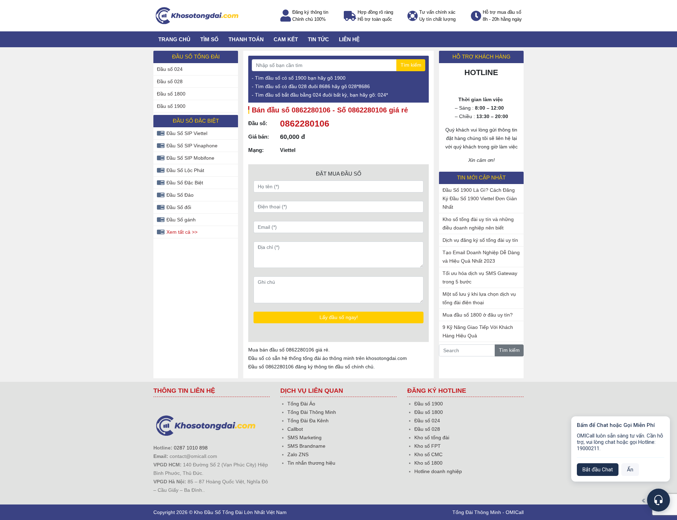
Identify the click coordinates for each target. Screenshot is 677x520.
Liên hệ (349, 39)
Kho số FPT (427, 446)
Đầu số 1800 (171, 94)
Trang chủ (174, 39)
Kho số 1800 (428, 463)
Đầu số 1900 (171, 106)
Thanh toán (246, 39)
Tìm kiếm (411, 65)
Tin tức (318, 39)
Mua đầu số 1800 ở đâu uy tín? (478, 315)
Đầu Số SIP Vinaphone (192, 145)
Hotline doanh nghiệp (438, 471)
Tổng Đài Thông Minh (311, 412)
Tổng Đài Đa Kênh (308, 420)
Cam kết (286, 39)
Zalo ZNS (298, 454)
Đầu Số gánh (181, 219)
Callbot (295, 429)
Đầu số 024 (170, 69)
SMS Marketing (304, 437)
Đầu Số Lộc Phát (185, 170)
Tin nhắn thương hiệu (311, 463)
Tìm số (209, 39)
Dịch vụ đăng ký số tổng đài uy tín (480, 240)
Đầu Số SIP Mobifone (190, 158)
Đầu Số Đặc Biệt (184, 182)
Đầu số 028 (170, 81)
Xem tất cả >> (181, 232)
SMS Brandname (306, 446)
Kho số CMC (428, 454)
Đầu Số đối (178, 207)
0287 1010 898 (191, 448)
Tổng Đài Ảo (301, 403)
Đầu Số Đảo (180, 195)
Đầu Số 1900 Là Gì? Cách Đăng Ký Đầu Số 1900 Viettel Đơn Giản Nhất (480, 198)
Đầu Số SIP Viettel (186, 133)
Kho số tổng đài (431, 437)
